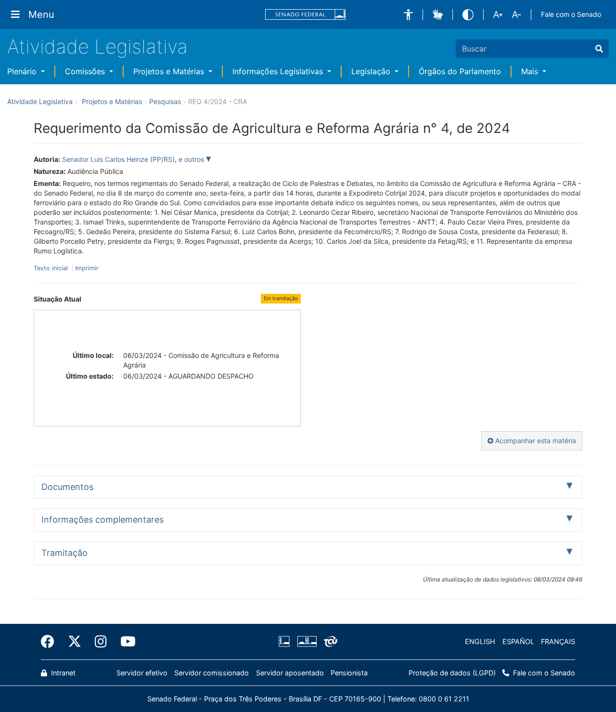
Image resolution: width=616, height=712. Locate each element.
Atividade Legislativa (97, 46)
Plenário (23, 71)
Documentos (67, 487)
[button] (408, 14)
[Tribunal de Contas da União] (329, 641)
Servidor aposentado (290, 673)
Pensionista (349, 673)
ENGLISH (480, 641)
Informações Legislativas (278, 71)
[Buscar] (599, 48)
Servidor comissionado (211, 673)
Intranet (62, 673)
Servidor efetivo (141, 673)
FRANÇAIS (558, 641)
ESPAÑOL (518, 641)
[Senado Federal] (305, 14)
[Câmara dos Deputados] (286, 641)
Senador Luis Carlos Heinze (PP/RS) (118, 159)
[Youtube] (125, 642)
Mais (530, 71)
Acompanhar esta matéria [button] (534, 440)
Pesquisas (165, 101)
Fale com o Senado (571, 14)
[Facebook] (51, 642)
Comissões (86, 71)
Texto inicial (52, 268)
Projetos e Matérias (169, 71)
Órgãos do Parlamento (460, 71)
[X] (74, 642)
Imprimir (87, 268)
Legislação (372, 71)
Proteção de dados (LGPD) (452, 673)
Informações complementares (102, 519)
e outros (192, 159)
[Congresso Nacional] (306, 641)
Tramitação (64, 553)
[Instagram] (101, 642)
